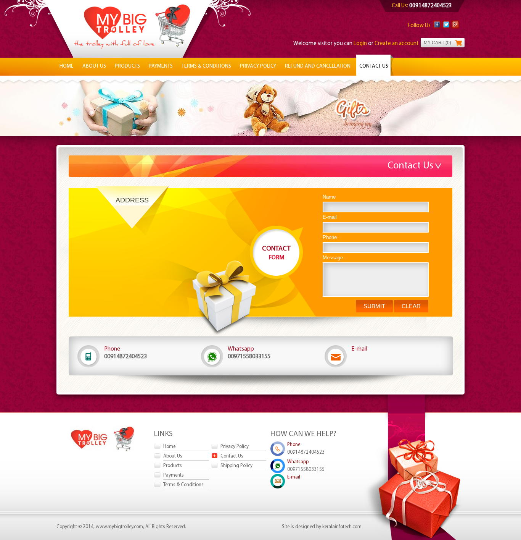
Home (66, 66)
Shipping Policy (236, 465)
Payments (161, 66)
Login (361, 44)
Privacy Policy (258, 66)
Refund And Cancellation (318, 66)
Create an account (397, 44)
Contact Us (373, 66)
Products (127, 66)
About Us (94, 66)
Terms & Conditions (206, 66)
